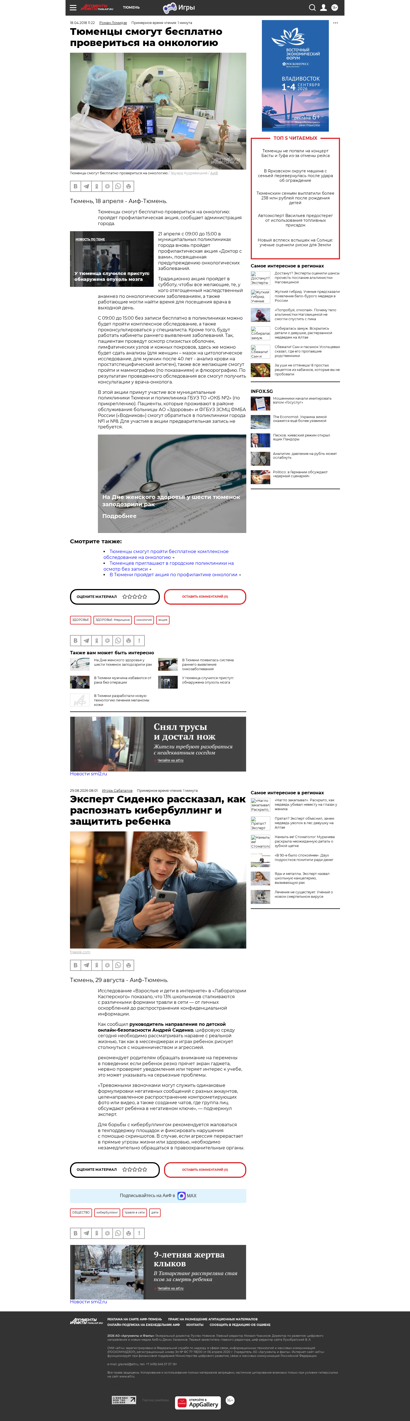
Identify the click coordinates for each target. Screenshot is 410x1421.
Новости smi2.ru (88, 773)
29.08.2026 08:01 (84, 790)
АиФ (214, 173)
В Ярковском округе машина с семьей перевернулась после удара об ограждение (295, 176)
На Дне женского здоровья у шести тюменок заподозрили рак (171, 501)
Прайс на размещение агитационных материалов (213, 1319)
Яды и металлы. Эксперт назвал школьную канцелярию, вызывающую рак (302, 878)
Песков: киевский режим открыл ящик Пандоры (301, 437)
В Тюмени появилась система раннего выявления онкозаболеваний (208, 664)
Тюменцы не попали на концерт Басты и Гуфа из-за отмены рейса (295, 153)
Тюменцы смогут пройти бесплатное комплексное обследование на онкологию (166, 554)
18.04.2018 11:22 (82, 23)
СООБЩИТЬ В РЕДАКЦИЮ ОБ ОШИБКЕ (240, 1325)
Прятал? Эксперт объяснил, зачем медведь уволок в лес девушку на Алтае (304, 822)
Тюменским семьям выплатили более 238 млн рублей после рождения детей (295, 198)
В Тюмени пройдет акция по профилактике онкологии (173, 574)
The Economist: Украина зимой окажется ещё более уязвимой (300, 419)
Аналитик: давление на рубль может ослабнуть (305, 456)
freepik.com (80, 952)
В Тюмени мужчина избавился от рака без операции (122, 680)
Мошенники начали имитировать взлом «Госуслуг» (302, 400)
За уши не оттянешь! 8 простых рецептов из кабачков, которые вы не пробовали (307, 369)
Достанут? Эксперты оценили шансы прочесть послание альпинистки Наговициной (307, 277)
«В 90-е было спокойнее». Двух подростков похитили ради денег (304, 857)
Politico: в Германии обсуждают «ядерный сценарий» (300, 474)
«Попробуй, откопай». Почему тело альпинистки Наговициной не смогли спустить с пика (305, 314)
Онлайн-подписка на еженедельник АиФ (143, 1325)
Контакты (194, 1325)
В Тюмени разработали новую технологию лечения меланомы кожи (121, 700)
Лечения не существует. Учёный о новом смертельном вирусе (304, 894)
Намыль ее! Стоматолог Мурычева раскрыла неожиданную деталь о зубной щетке (305, 841)
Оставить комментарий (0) (205, 597)
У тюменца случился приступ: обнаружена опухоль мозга (208, 680)
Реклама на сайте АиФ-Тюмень (134, 1319)
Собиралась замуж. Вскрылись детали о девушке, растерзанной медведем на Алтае (303, 332)
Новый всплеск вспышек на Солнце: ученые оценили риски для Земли (295, 242)
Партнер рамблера (155, 1400)
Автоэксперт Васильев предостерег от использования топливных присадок (295, 220)
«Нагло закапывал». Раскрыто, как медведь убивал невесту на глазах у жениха (306, 804)
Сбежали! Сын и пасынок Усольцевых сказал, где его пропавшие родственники (307, 351)
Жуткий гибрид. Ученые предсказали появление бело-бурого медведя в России (307, 296)
